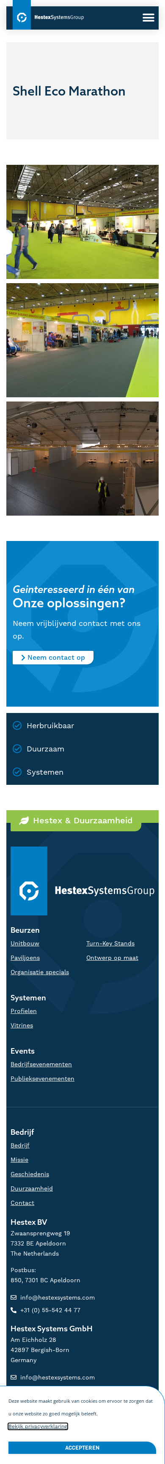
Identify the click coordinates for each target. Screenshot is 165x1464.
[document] (82, 732)
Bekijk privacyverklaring (37, 1426)
